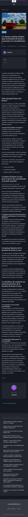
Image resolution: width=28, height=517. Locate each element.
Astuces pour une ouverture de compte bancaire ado (13, 431)
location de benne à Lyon (10, 184)
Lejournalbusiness (14, 504)
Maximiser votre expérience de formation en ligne (13, 490)
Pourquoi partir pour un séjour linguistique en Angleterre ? (11, 474)
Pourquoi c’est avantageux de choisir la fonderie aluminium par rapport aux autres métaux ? (13, 480)
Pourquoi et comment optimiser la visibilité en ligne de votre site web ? (12, 460)
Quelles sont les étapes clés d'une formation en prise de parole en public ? (13, 436)
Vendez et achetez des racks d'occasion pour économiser (12, 470)
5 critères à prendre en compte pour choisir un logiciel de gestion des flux (12, 455)
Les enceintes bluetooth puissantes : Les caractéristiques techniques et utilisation (13, 485)
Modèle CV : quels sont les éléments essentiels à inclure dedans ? (12, 441)
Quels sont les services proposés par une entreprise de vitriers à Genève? (13, 450)
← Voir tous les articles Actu (9, 403)
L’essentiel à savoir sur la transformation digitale (13, 446)
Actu (7, 9)
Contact (19, 508)
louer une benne (17, 291)
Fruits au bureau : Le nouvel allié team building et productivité (13, 426)
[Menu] (14, 4)
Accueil (3, 9)
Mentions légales (11, 508)
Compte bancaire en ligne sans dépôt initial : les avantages (12, 422)
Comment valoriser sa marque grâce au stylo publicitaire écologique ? (13, 465)
